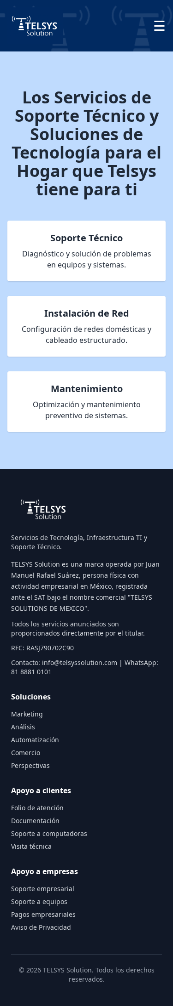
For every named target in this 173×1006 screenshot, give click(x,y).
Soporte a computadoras (49, 833)
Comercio (25, 752)
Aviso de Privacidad (41, 927)
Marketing (27, 714)
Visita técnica (31, 846)
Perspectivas (30, 765)
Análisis (23, 726)
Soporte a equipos (39, 901)
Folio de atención (37, 807)
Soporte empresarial (42, 888)
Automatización (35, 739)
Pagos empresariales (43, 914)
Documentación (35, 820)
